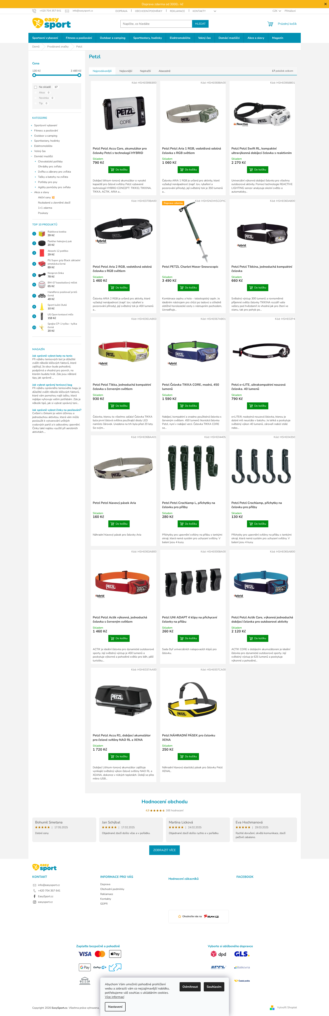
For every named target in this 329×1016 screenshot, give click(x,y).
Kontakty (199, 11)
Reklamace (177, 11)
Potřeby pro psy (47, 182)
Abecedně (164, 71)
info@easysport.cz (49, 885)
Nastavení (115, 1007)
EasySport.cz (45, 896)
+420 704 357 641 (49, 890)
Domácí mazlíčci (43, 156)
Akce (44, 92)
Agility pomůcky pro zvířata (54, 187)
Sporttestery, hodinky (47, 141)
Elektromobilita (43, 146)
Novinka (46, 98)
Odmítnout (190, 987)
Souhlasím (214, 987)
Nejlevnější (125, 71)
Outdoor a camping (45, 136)
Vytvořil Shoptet (287, 1007)
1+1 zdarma (45, 208)
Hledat (200, 24)
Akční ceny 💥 (46, 197)
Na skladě (48, 87)
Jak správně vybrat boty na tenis (52, 355)
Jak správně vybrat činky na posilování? (56, 410)
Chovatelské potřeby (50, 161)
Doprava (121, 11)
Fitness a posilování (46, 130)
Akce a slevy (41, 192)
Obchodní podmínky (148, 11)
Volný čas (40, 151)
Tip (43, 103)
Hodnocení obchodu (165, 801)
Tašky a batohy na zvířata (53, 177)
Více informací (114, 997)
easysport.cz (45, 902)
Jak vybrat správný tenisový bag (52, 384)
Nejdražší (145, 71)
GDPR (104, 904)
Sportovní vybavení (45, 125)
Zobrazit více (164, 850)
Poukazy (43, 213)
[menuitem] (45, 38)
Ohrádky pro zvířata (49, 166)
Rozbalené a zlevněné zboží (54, 202)
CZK (275, 11)
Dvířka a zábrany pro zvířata (54, 172)
